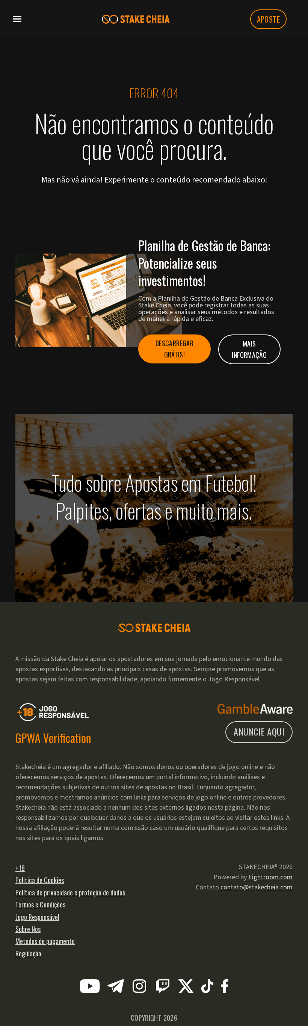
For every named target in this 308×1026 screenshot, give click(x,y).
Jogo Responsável (37, 917)
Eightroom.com (270, 877)
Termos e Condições (40, 904)
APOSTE (268, 19)
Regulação (28, 953)
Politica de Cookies (39, 880)
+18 (20, 868)
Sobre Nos (28, 929)
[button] (17, 18)
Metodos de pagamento (45, 941)
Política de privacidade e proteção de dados (70, 892)
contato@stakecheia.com (256, 887)
